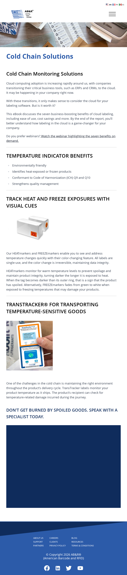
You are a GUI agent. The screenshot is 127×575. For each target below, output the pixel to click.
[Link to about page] (47, 568)
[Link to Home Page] (22, 14)
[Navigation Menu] (112, 14)
